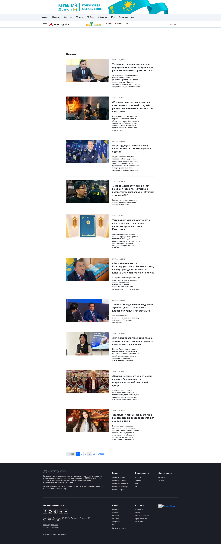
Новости (56, 17)
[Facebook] (45, 511)
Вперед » (102, 454)
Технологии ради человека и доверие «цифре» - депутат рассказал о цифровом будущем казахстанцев (132, 307)
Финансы (68, 17)
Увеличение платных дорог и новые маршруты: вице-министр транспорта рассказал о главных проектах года (133, 67)
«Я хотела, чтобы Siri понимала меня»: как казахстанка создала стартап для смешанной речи (133, 417)
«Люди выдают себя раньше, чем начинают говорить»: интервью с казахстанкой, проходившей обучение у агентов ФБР (133, 190)
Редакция (139, 513)
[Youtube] (66, 512)
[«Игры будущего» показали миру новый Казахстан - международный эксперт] (87, 152)
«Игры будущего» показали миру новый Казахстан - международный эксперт (131, 148)
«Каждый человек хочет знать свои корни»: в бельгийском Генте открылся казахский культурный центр (132, 381)
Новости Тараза (118, 490)
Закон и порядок (126, 17)
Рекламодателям (142, 516)
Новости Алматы (119, 481)
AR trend (79, 17)
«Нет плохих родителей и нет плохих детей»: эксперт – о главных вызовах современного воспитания (132, 341)
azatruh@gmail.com (50, 525)
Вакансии (139, 522)
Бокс (137, 484)
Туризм (161, 481)
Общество (102, 17)
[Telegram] (61, 512)
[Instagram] (50, 511)
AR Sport (90, 17)
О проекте (139, 510)
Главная (44, 17)
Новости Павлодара (120, 487)
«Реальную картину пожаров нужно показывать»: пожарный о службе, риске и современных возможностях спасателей (132, 107)
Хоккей (138, 481)
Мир (113, 17)
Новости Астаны (118, 477)
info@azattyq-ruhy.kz (51, 528)
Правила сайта (141, 519)
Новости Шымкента (120, 484)
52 (94, 454)
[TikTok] (55, 511)
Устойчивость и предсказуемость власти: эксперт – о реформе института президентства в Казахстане (131, 225)
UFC (136, 487)
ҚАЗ (175, 24)
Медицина (162, 477)
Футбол (138, 477)
